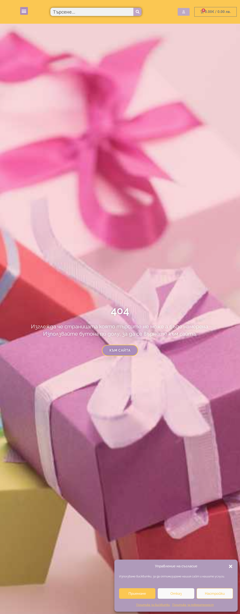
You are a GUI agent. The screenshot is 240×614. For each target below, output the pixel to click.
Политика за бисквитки (153, 604)
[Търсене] (137, 12)
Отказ (176, 593)
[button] (230, 566)
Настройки (215, 593)
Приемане (137, 593)
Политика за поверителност (193, 604)
